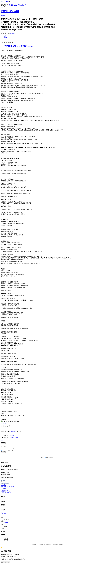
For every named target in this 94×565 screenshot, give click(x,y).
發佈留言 (3, 452)
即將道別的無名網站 (6, 492)
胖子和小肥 (3, 423)
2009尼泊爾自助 (14, 437)
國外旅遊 (12, 435)
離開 (8, 562)
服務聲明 (61, 544)
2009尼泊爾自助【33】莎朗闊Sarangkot (19, 46)
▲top (2, 440)
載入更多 (3, 443)
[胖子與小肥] (1, 482)
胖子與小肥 (3, 480)
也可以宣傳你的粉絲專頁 (5, 483)
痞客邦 (12, 431)
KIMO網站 (3, 485)
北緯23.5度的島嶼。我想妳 (7, 486)
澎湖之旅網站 (4, 490)
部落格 (5, 38)
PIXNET (36, 544)
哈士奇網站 (3, 488)
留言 (15, 431)
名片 (5, 39)
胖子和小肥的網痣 (10, 11)
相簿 (5, 36)
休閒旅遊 (12, 33)
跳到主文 (3, 15)
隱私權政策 (55, 544)
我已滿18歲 (3, 562)
